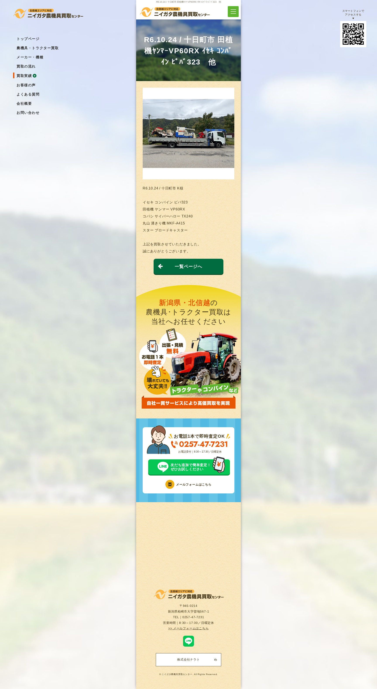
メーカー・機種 (30, 57)
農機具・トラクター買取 (38, 48)
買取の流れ (26, 66)
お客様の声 (26, 85)
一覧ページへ (188, 266)
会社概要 (24, 103)
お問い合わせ (28, 113)
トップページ (28, 39)
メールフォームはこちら (194, 484)
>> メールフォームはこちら (188, 628)
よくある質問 (28, 94)
